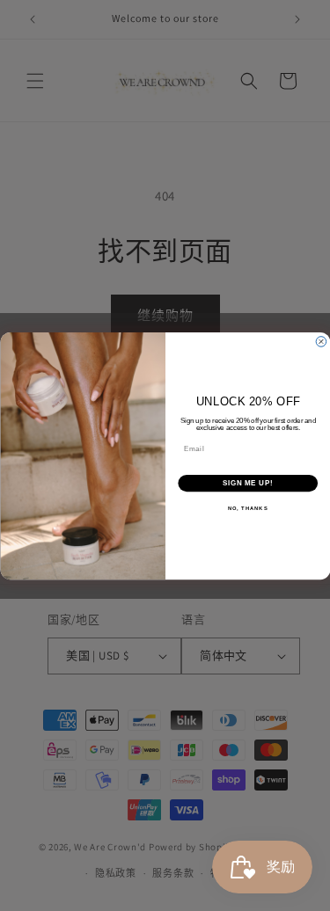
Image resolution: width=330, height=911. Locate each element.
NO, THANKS (247, 508)
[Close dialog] (321, 341)
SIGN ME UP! (247, 482)
